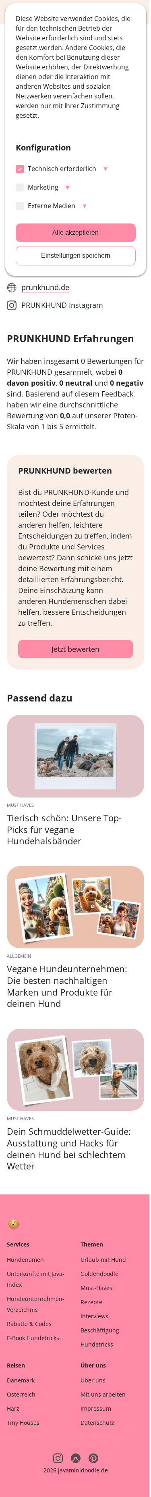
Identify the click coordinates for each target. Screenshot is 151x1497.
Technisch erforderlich (62, 168)
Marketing (43, 187)
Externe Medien (51, 205)
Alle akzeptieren (75, 232)
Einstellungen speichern (75, 255)
